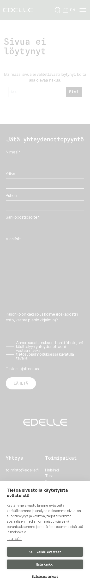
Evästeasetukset (45, 576)
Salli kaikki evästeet (45, 552)
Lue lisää (14, 538)
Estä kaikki (45, 564)
